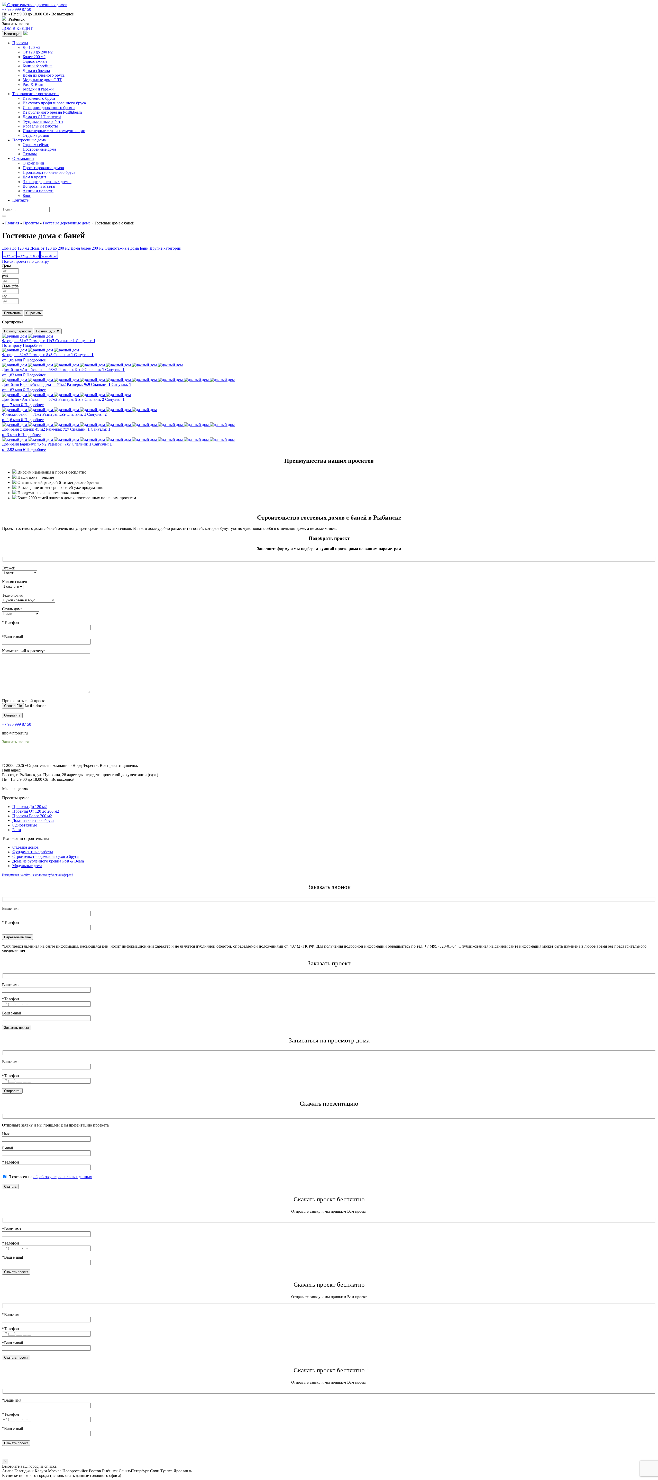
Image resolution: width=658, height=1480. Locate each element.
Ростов (95, 1471)
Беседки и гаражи (38, 89)
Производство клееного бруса (49, 172)
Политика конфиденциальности (30, 756)
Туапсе (166, 1471)
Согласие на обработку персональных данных (42, 761)
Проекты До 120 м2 (29, 806)
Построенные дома (29, 140)
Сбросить (33, 313)
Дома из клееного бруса (44, 75)
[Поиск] (4, 215)
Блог (27, 195)
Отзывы (30, 154)
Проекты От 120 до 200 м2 (35, 811)
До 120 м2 (31, 47)
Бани (16, 830)
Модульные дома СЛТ (42, 80)
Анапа (7, 1471)
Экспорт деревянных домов (47, 181)
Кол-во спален (14, 581)
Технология (12, 595)
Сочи (154, 1471)
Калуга (41, 1471)
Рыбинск (110, 1471)
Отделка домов (36, 135)
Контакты (21, 200)
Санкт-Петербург (134, 1471)
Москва (54, 1471)
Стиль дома (12, 609)
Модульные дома (27, 866)
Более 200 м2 (34, 57)
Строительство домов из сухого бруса (45, 856)
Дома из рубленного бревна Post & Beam (48, 861)
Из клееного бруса (39, 98)
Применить (12, 313)
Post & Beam (33, 84)
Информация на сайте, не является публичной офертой (37, 875)
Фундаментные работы (43, 121)
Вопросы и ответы (39, 186)
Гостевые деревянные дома (66, 223)
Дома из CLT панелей (42, 117)
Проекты (20, 43)
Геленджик (24, 1471)
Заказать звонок (16, 24)
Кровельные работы (40, 126)
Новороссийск (75, 1471)
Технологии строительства (35, 94)
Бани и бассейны (37, 66)
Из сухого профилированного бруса (54, 103)
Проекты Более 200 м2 (32, 816)
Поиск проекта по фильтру (25, 261)
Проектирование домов (43, 168)
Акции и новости (38, 191)
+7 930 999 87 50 (16, 9)
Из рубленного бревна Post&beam (52, 112)
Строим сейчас (36, 144)
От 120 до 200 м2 (38, 52)
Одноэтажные (35, 61)
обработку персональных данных (62, 1177)
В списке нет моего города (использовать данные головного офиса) (61, 1475)
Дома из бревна (36, 70)
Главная (12, 223)
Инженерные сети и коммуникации (54, 131)
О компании (23, 158)
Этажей (8, 568)
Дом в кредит (34, 177)
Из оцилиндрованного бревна (49, 107)
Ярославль (182, 1471)
